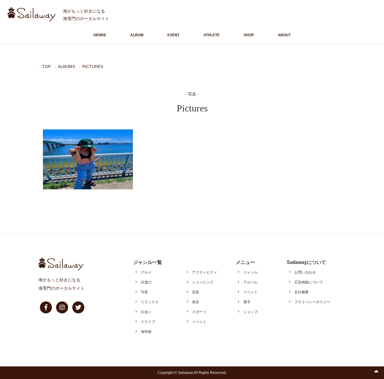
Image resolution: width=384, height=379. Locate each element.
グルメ (146, 272)
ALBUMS (66, 66)
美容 (195, 302)
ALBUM (136, 35)
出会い (146, 312)
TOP (46, 66)
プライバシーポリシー (312, 302)
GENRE (99, 35)
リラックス (150, 302)
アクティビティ (204, 272)
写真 (144, 292)
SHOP (249, 35)
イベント (199, 322)
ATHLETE (211, 35)
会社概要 (301, 292)
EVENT (173, 35)
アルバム (250, 282)
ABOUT (284, 35)
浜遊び (146, 282)
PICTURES (92, 66)
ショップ (250, 312)
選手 (246, 302)
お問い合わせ (305, 272)
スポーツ (199, 312)
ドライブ (148, 322)
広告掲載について (308, 282)
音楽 (195, 292)
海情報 (146, 332)
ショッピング (203, 282)
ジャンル (250, 272)
